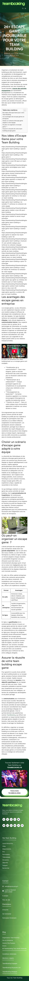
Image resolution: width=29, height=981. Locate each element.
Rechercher (5, 868)
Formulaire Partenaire (9, 918)
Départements (6, 849)
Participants (6, 854)
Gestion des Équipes (8, 943)
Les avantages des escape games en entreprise (13, 117)
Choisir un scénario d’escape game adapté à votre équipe (12, 121)
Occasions (5, 860)
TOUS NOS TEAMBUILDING (14, 792)
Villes (4, 846)
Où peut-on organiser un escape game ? (11, 125)
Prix (3, 851)
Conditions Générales (9, 954)
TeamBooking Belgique (9, 971)
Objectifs (5, 862)
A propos (5, 896)
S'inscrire (5, 910)
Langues (4, 865)
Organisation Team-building (10, 937)
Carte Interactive (7, 843)
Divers (4, 946)
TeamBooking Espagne (9, 963)
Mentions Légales (8, 958)
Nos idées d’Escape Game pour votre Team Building (13, 113)
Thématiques (6, 857)
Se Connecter (6, 914)
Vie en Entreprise (7, 940)
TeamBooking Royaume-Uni (11, 967)
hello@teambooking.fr (11, 886)
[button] (23, 8)
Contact (5, 881)
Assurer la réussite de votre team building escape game (12, 129)
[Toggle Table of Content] (24, 110)
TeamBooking (11, 715)
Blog (4, 932)
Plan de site (6, 900)
